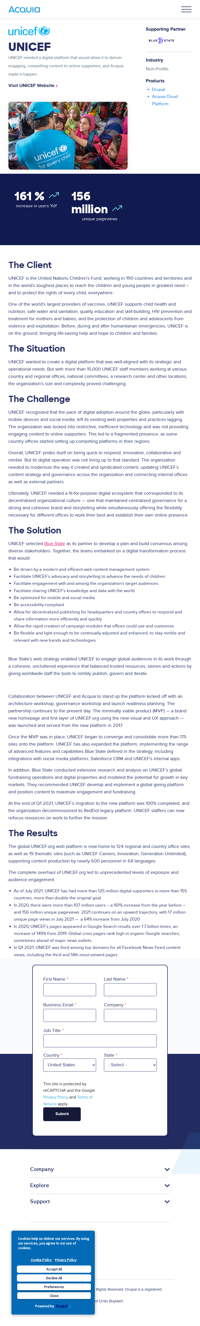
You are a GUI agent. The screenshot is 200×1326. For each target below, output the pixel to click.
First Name (54, 979)
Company (113, 1005)
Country (51, 1055)
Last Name (115, 979)
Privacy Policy (66, 1259)
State (109, 1055)
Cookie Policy (41, 1259)
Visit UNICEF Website (31, 86)
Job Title (52, 1030)
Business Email (58, 1005)
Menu (186, 9)
